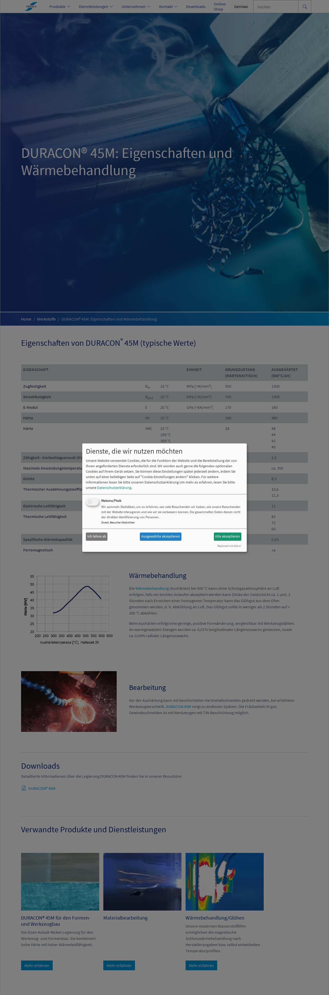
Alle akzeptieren (227, 536)
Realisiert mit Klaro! (229, 546)
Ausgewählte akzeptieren (160, 536)
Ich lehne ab (96, 536)
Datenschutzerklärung (114, 487)
